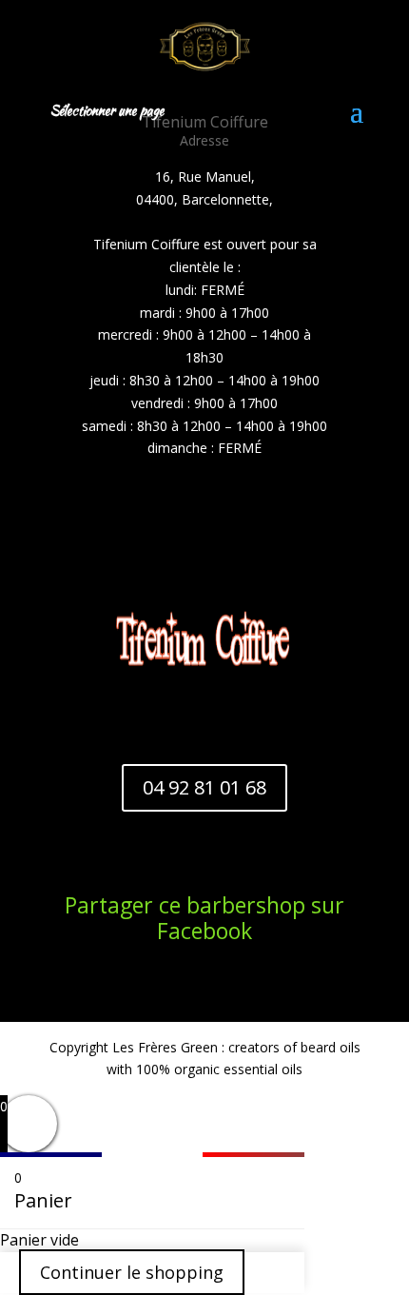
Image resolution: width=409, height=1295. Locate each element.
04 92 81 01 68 (204, 787)
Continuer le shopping (132, 1272)
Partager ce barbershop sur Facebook (204, 918)
